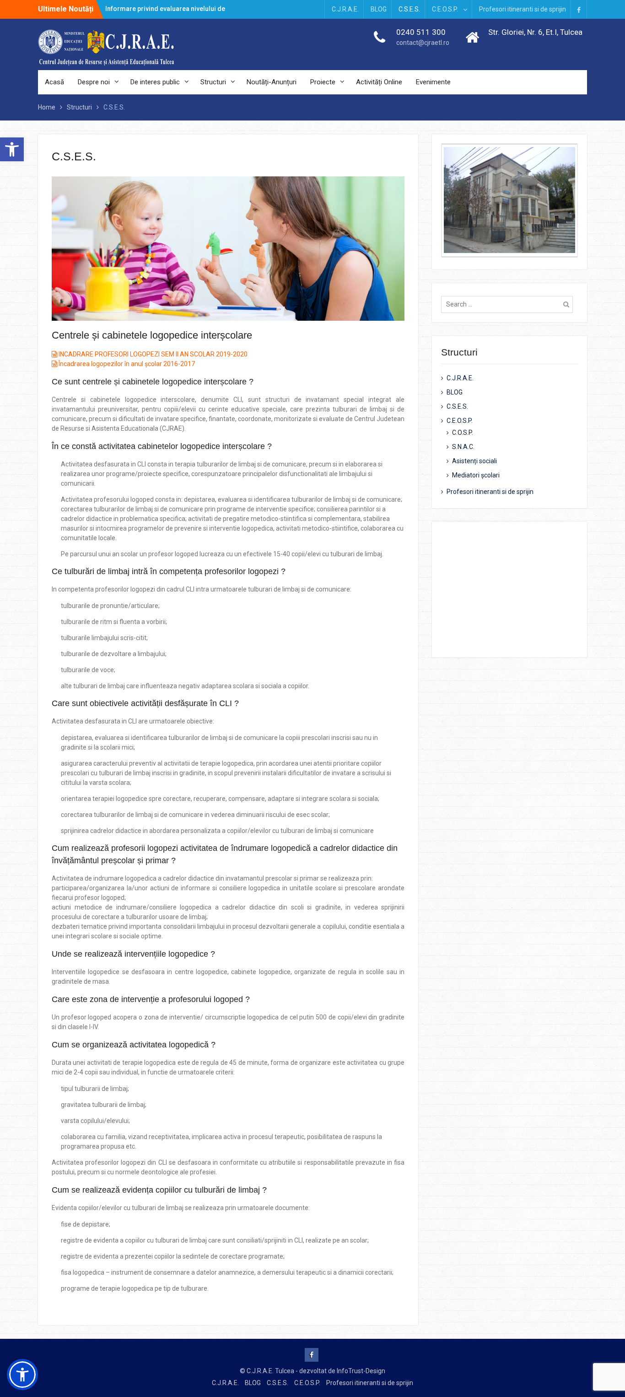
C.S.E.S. (409, 9)
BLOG (379, 9)
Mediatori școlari (476, 475)
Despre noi (94, 82)
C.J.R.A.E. (345, 9)
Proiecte (322, 82)
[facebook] (578, 9)
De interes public (155, 82)
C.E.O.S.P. (445, 9)
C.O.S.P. (462, 432)
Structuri (213, 82)
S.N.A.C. (463, 446)
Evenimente (433, 82)
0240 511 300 (421, 32)
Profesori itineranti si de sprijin (522, 9)
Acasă (54, 82)
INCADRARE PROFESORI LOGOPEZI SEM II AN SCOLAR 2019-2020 (152, 354)
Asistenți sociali (474, 461)
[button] (12, 149)
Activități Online (379, 82)
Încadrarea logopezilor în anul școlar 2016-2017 (126, 363)
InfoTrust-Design (361, 1371)
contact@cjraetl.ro (422, 42)
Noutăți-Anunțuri (271, 82)
